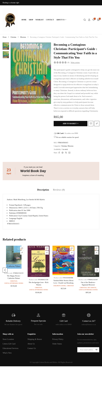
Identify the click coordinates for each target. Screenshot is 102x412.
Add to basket (70, 124)
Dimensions (13, 208)
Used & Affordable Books (13, 283)
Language (12, 218)
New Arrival (92, 287)
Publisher (12, 213)
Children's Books (59, 285)
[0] (98, 20)
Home (5, 37)
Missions (23, 37)
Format (11, 205)
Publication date (15, 210)
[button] (5, 270)
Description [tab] (43, 189)
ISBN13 (12, 221)
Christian (13, 37)
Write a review (75, 62)
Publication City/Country (18, 216)
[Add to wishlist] (7, 46)
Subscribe (96, 349)
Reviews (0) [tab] (59, 189)
